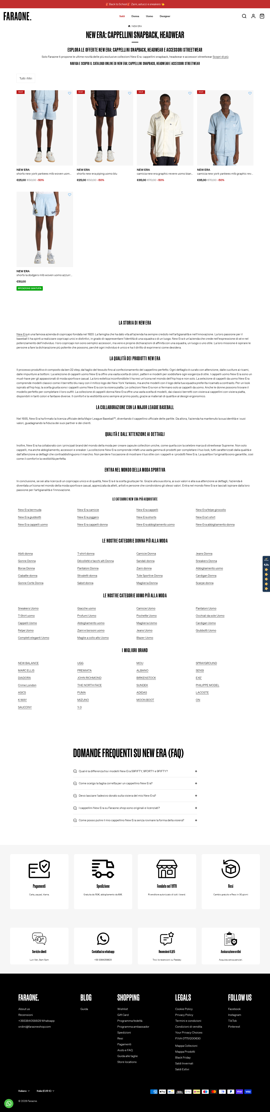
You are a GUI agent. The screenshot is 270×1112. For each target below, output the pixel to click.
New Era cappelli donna (92, 524)
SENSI (200, 670)
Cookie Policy (184, 1009)
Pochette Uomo (146, 615)
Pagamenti (124, 1044)
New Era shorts (146, 517)
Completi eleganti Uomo (33, 637)
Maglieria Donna (147, 583)
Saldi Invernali (184, 1063)
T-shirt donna (85, 553)
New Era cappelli (147, 510)
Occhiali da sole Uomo (210, 615)
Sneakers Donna (206, 561)
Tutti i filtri (25, 78)
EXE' (199, 678)
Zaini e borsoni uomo (91, 630)
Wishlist (122, 1009)
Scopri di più (220, 56)
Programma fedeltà (129, 1020)
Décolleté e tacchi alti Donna (95, 561)
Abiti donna (25, 553)
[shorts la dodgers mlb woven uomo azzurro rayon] (45, 229)
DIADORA (24, 678)
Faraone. (32, 1101)
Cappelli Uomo (27, 623)
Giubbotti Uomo (206, 630)
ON (198, 700)
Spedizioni (124, 1032)
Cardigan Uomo (206, 623)
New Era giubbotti (29, 517)
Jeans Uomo (144, 630)
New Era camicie (88, 510)
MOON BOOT (145, 700)
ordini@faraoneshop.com (34, 1026)
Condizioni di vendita (188, 1026)
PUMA (81, 692)
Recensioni (25, 1015)
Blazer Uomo (144, 637)
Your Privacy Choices (188, 1032)
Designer (165, 16)
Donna (135, 16)
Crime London (27, 685)
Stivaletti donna (87, 575)
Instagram (234, 1015)
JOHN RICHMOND (89, 678)
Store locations (127, 1062)
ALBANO (142, 670)
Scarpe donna (204, 583)
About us (24, 1009)
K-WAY (22, 700)
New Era (22, 334)
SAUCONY (25, 707)
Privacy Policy (184, 1015)
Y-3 (79, 707)
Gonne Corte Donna (30, 583)
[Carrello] (262, 16)
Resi (120, 1038)
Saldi (122, 16)
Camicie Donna (146, 553)
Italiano (22, 1091)
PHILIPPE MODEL (207, 685)
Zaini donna (144, 568)
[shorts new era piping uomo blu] (105, 128)
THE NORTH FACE (89, 685)
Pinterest (234, 1026)
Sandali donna (145, 561)
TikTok (232, 1020)
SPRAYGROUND (206, 663)
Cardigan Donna (206, 575)
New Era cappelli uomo (33, 524)
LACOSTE (202, 692)
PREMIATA (84, 670)
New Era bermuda (29, 510)
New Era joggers (88, 517)
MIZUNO (83, 700)
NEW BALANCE (28, 663)
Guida (84, 1009)
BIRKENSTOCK (146, 678)
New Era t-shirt (205, 517)
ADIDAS (141, 692)
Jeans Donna (204, 553)
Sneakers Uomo (28, 608)
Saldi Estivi (182, 1069)
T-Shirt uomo (26, 615)
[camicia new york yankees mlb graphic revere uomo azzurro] (225, 128)
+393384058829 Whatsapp (36, 1020)
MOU (139, 663)
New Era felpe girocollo (211, 510)
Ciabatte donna (27, 575)
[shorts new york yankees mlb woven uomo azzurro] (45, 128)
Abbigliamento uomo (209, 568)
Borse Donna (26, 568)
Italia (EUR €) (44, 1091)
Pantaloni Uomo (206, 608)
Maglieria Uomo (146, 623)
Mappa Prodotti (185, 1051)
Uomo (149, 16)
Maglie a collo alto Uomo (93, 637)
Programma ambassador (133, 1026)
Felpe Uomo (26, 630)
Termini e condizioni (188, 1020)
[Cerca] (244, 16)
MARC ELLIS (26, 670)
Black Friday (183, 1057)
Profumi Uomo (86, 615)
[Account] (253, 16)
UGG (80, 663)
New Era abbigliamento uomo (155, 524)
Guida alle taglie (127, 1056)
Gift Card (123, 1015)
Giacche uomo (86, 608)
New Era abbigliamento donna (215, 524)
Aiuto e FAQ (125, 1050)
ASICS (22, 692)
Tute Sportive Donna (149, 575)
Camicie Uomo (145, 608)
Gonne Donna (27, 561)
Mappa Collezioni (186, 1045)
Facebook (234, 1009)
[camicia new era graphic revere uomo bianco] (165, 128)
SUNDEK (142, 685)
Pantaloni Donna (87, 568)
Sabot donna (85, 583)
